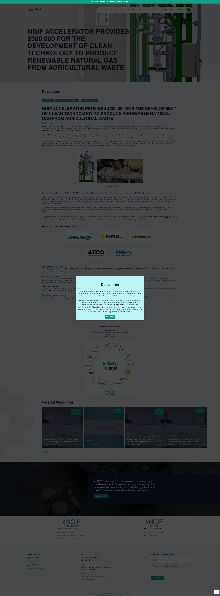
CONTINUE (110, 316)
